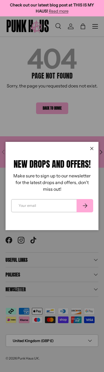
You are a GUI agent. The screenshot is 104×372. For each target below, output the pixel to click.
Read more (59, 11)
